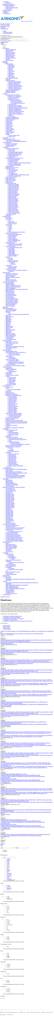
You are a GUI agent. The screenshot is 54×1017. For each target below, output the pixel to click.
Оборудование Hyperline (11, 177)
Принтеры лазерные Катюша (14, 88)
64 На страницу (6, 627)
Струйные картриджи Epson (14, 415)
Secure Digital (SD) (12, 358)
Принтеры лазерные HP (13, 84)
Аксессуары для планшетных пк (13, 140)
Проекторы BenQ (12, 456)
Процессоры (8, 265)
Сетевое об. (5, 147)
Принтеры (5, 62)
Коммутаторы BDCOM (13, 186)
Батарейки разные (10, 520)
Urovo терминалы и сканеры (12, 300)
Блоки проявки (9, 470)
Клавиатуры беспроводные (12, 273)
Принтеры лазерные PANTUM (15, 86)
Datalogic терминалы (10, 288)
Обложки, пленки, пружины (12, 375)
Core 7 (8, 923)
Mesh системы (11, 149)
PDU (9, 313)
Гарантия (23, 1012)
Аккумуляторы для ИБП (11, 309)
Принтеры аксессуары (8, 468)
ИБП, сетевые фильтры (8, 308)
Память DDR (11, 248)
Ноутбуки (5, 61)
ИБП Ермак (8, 332)
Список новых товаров (34, 1012)
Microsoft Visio (9, 481)
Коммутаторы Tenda (12, 209)
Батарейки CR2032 (10, 505)
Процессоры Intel (12, 267)
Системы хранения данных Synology (14, 539)
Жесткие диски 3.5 (12, 223)
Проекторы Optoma (12, 462)
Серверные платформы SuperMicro (16, 111)
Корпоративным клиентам (9, 5)
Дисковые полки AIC (10, 526)
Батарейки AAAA (10, 494)
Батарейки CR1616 (10, 497)
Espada (9, 227)
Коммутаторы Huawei (13, 198)
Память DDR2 (11, 249)
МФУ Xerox (11, 75)
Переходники (9, 345)
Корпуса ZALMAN (12, 241)
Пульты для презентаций (11, 280)
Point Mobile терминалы (11, 295)
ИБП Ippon (8, 323)
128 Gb (8, 964)
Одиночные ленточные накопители (14, 529)
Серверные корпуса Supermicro (15, 106)
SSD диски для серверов (13, 97)
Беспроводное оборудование (12, 148)
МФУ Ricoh (11, 74)
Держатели (10, 563)
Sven (12, 449)
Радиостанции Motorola (11, 574)
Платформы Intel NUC (11, 57)
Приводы (10, 115)
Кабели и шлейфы (7, 340)
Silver (8, 990)
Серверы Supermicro (10, 131)
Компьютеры (6, 48)
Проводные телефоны (11, 564)
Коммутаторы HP (12, 197)
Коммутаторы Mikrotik (13, 201)
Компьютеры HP (9, 50)
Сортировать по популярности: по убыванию (13, 618)
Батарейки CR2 (9, 501)
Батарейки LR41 (9, 511)
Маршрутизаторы (10, 166)
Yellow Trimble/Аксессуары (12, 586)
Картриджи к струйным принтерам (14, 413)
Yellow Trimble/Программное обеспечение (15, 588)
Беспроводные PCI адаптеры (14, 154)
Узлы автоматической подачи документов (15, 476)
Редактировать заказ (5, 26)
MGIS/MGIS (8, 583)
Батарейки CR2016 (10, 502)
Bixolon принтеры (10, 283)
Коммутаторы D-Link (13, 190)
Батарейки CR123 (10, 496)
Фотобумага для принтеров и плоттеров (15, 427)
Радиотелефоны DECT (11, 565)
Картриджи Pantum (10, 393)
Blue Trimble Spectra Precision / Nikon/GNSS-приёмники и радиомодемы (22, 582)
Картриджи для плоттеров (12, 394)
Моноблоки (5, 137)
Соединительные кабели (11, 347)
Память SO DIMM (12, 255)
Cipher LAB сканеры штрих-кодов (13, 285)
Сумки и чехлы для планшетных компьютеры (16, 141)
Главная (2, 596)
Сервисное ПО (9, 133)
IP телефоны (11, 568)
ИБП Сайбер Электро (11, 334)
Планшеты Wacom (12, 371)
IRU (8, 872)
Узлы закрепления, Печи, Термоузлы (14, 477)
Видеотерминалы (12, 557)
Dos (8, 946)
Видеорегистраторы (12, 161)
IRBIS (8, 870)
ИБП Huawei (9, 321)
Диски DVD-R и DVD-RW (14, 354)
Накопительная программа (12, 7)
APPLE (8, 860)
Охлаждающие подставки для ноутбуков (17, 439)
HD (8, 954)
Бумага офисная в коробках (14, 389)
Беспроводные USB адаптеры (15, 153)
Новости (11, 1014)
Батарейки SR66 (9, 515)
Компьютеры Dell (10, 54)
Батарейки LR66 (9, 514)
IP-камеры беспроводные (14, 159)
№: (1, 634)
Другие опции (11, 116)
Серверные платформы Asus (14, 109)
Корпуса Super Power (13, 239)
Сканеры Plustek (12, 383)
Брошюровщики (9, 367)
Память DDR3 (11, 251)
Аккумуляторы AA (10, 488)
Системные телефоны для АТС (13, 571)
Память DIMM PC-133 (13, 254)
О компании (6, 1)
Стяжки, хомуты (9, 551)
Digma (8, 866)
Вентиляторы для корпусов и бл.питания (17, 270)
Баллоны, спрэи (9, 387)
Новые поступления (48, 1012)
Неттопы (8, 59)
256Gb (8, 965)
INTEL (8, 869)
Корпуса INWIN (12, 236)
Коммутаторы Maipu (13, 199)
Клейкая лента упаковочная (12, 418)
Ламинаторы (9, 373)
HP (7, 868)
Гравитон (9, 878)
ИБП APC (8, 311)
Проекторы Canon (12, 457)
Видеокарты (8, 217)
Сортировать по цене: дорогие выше (11, 617)
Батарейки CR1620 (10, 499)
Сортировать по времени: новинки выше (12, 616)
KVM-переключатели (13, 432)
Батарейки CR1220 (10, 495)
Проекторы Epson (12, 459)
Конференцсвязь (9, 554)
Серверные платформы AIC (12, 117)
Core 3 (8, 920)
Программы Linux (10, 486)
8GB (8, 937)
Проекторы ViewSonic (13, 464)
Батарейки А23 (9, 517)
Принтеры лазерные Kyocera (14, 85)
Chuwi (8, 864)
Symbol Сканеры (9, 296)
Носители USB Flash (10, 364)
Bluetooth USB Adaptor (13, 155)
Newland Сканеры (10, 292)
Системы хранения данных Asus (13, 534)
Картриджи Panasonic (13, 406)
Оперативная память (10, 246)
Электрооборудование (11, 339)
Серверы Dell (9, 122)
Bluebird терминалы (10, 284)
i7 (7, 928)
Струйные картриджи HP (14, 416)
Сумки (9, 440)
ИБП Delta (8, 317)
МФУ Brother (11, 66)
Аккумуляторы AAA (10, 489)
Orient (9, 229)
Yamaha (12, 558)
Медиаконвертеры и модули (12, 167)
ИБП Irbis (8, 325)
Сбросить (3, 996)
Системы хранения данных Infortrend (14, 537)
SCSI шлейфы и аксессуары (12, 342)
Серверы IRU (9, 127)
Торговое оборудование (8, 282)
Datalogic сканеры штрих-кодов (13, 286)
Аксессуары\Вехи (10, 589)
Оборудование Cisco (10, 168)
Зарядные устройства (10, 523)
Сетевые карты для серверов (14, 112)
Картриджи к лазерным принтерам (13, 395)
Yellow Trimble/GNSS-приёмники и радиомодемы (17, 585)
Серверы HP (8, 124)
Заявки (4, 30)
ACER (8, 858)
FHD (8, 956)
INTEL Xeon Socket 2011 (16, 102)
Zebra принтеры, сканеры (11, 301)
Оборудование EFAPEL (11, 548)
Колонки (10, 447)
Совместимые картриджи (11, 425)
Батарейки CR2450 (10, 507)
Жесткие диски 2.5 (12, 222)
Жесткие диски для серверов (14, 96)
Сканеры (8, 376)
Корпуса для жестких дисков (12, 359)
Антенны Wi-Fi (11, 156)
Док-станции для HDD (13, 360)
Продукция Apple (7, 142)
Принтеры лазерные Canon (14, 82)
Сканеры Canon (11, 378)
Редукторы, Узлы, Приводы (12, 474)
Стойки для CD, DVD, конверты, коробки (15, 365)
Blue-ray (13, 263)
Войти (2, 38)
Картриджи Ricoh (12, 407)
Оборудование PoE (10, 178)
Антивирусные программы (12, 484)
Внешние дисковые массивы (12, 525)
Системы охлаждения (11, 268)
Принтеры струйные (10, 92)
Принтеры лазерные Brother (14, 81)
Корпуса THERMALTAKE (14, 240)
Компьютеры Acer (10, 51)
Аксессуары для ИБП (10, 310)
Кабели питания (9, 344)
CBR (8, 862)
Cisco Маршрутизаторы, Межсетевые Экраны (18, 174)
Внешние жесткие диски (11, 351)
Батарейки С (8, 521)
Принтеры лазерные (10, 80)
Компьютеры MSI (10, 56)
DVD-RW (10, 259)
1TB (8, 973)
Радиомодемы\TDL (10, 591)
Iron (8, 896)
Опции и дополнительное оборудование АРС (18, 314)
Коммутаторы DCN (12, 191)
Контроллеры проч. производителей (16, 232)
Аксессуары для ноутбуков (12, 437)
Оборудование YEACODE (12, 78)
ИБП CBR (8, 315)
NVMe (8, 989)
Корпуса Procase (12, 237)
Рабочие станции (10, 60)
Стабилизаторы (9, 338)
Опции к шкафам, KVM (13, 135)
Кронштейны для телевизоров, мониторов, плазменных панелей (20, 579)
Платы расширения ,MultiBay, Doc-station (20, 444)
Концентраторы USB (13, 434)
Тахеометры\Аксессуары (11, 593)
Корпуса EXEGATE (12, 235)
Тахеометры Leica (10, 592)
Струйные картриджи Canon (14, 414)
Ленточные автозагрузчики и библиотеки (15, 527)
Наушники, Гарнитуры (13, 451)
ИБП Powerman (9, 327)
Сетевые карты (9, 181)
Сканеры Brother (12, 377)
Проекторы (8, 452)
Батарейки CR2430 (10, 506)
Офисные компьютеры (11, 49)
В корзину (3, 638)
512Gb (8, 967)
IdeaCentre (9, 888)
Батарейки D (9, 508)
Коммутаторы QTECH (13, 206)
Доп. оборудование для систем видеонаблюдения (19, 162)
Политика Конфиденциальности (10, 1012)
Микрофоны (11, 450)
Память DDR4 (11, 252)
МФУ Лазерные (9, 63)
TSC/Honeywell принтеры (11, 298)
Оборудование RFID (10, 304)
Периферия (5, 428)
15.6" (8, 906)
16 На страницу (6, 625)
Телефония (5, 552)
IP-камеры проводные (13, 160)
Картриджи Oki (11, 404)
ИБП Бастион (9, 331)
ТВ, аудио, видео (7, 576)
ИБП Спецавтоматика (11, 335)
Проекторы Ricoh (12, 463)
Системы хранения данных (9, 524)
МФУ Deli (10, 68)
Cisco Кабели (11, 172)
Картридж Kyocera (12, 396)
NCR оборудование (10, 291)
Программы (5, 478)
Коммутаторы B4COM (13, 185)
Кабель (7, 543)
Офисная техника (7, 366)
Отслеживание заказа (5, 36)
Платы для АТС (9, 573)
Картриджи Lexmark (13, 403)
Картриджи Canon (12, 400)
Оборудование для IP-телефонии (15, 569)
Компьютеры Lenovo (10, 55)
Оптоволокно (9, 549)
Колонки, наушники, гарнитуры (13, 446)
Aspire (8, 885)
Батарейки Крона (10, 519)
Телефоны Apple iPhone (11, 144)
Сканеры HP (11, 382)
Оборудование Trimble (11, 179)
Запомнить (4, 44)
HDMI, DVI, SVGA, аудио (12, 341)
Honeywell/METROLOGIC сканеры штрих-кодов (17, 289)
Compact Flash (11, 357)
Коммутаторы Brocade (13, 187)
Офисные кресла (7, 594)
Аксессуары (11, 221)
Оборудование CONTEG (11, 546)
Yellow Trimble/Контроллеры (12, 587)
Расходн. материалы (10, 305)
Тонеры (7, 426)
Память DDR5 (11, 253)
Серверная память (12, 104)
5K (8, 953)
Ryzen (8, 930)
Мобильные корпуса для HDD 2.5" (16, 362)
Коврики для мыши (10, 276)
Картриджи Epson (12, 401)
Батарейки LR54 (9, 513)
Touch (8, 991)
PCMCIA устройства (15, 443)
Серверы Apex (9, 121)
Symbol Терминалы (10, 297)
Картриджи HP (11, 402)
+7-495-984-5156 (7, 13)
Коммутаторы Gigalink (13, 195)
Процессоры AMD (12, 266)
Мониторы (5, 307)
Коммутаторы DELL (13, 192)
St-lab (9, 230)
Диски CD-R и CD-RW (13, 353)
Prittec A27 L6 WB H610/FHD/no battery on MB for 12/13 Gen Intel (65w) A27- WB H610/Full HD (22, 633)
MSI (8, 877)
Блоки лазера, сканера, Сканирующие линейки (16, 469)
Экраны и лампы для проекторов (15, 465)
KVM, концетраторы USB (12, 430)
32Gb (8, 939)
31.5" (8, 912)
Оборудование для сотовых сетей (13, 560)
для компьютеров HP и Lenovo (15, 247)
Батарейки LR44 (9, 512)
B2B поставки (9, 8)
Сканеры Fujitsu (12, 381)
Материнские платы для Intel (14, 245)
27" (8, 911)
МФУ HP (10, 69)
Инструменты (6, 575)
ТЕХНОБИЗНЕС (11, 880)
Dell (8, 865)
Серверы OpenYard (10, 129)
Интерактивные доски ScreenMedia (14, 445)
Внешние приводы (12, 261)
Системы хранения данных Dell (13, 536)
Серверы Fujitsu (9, 123)
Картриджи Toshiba (12, 410)
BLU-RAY (10, 258)
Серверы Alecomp (10, 119)
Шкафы (7, 134)
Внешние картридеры (13, 260)
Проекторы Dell (12, 458)
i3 (7, 926)
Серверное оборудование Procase (15, 113)
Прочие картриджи (10, 419)
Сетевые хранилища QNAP (12, 532)
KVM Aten (10, 431)
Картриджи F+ (9, 391)
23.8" (8, 908)
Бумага (7, 388)
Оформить (3, 27)
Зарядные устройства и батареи (15, 438)
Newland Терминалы (10, 294)
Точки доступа (11, 150)
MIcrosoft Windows (10, 482)
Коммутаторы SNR (12, 208)
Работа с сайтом (9, 6)
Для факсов (8, 390)
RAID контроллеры (12, 98)
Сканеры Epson (11, 379)
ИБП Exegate (9, 319)
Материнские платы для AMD (15, 243)
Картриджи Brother (12, 397)
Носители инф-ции (7, 350)
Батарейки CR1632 (10, 500)
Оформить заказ (7, 38)
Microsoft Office (9, 480)
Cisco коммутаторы (12, 173)
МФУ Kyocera (11, 70)
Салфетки (8, 424)
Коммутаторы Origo (12, 203)
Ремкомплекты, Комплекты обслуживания (15, 475)
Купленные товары (7, 33)
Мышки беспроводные (11, 279)
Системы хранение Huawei (12, 533)
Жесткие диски (9, 218)
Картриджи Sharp (12, 409)
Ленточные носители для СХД (15, 531)
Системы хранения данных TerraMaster (14, 540)
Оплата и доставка (7, 10)
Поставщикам (6, 11)
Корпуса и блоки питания (11, 233)
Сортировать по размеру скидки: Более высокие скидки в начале (17, 620)
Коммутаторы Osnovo (13, 204)
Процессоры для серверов (14, 99)
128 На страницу (7, 629)
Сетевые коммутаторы (11, 183)
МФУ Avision (11, 65)
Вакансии (5, 12)
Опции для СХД (9, 530)
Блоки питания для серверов (14, 105)
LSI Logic (10, 228)
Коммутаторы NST (12, 202)
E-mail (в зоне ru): (4, 39)
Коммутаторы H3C (12, 196)
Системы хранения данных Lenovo (14, 538)
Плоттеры (8, 79)
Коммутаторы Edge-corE (13, 193)
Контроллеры (9, 224)
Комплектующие (7, 216)
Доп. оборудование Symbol (12, 302)
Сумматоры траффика (11, 214)
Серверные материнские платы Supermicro (18, 107)
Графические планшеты (11, 369)
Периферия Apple (10, 146)
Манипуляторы (6, 272)
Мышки (7, 278)
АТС (7, 570)
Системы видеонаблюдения (14, 165)
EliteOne (9, 886)
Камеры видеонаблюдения (14, 164)
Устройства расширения (13, 441)
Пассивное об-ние (7, 542)
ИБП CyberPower (10, 316)
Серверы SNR (9, 130)
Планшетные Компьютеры (9, 138)
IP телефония (9, 567)
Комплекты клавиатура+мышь (12, 277)
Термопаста (11, 271)
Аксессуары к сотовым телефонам (16, 562)
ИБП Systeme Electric (10, 329)
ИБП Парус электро (10, 333)
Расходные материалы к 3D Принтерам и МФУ (16, 421)
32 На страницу (6, 626)
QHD (8, 957)
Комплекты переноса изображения (13, 471)
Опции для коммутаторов (14, 212)
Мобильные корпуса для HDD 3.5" (16, 363)
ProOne (8, 889)
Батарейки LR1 (9, 509)
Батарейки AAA (9, 493)
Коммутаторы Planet (12, 205)
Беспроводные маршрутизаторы (15, 152)
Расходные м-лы (6, 385)
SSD (9, 220)
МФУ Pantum (11, 73)
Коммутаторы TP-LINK (13, 210)
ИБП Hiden (8, 320)
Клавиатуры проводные (11, 274)
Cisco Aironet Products (13, 169)
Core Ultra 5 (9, 924)
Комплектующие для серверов (12, 94)
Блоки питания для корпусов (14, 234)
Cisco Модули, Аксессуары (14, 175)
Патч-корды (8, 550)
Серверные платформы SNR (12, 118)
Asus (8, 861)
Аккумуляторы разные (11, 490)
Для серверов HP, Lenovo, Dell (18, 103)
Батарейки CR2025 (10, 503)
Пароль (2, 40)
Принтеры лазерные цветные (12, 90)
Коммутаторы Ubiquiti (13, 211)
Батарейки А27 (9, 518)
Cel (8, 919)
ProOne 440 (9, 899)
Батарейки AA (9, 492)
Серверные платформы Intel (14, 110)
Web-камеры (8, 435)
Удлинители (8, 348)
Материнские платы (10, 242)
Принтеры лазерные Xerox (14, 87)
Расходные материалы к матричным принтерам (16, 422)
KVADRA (9, 873)
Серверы (5, 93)
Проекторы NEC (12, 461)
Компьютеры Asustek (10, 53)
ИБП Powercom (9, 326)
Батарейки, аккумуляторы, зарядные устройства (14, 487)
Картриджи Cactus (12, 398)
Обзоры (4, 1014)
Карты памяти (9, 356)
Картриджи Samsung (13, 408)
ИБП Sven (8, 328)
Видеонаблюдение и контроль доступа (14, 158)
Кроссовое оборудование (11, 545)
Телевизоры (8, 580)
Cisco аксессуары (12, 171)
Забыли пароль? (7, 40)
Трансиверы (8, 215)
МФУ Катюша (11, 76)
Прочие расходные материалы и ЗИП (14, 420)
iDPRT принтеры (10, 290)
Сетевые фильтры (10, 336)
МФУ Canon (11, 67)
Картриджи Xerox (12, 412)
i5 (7, 927)
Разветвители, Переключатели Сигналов (15, 346)
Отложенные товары (8, 32)
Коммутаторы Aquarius (13, 184)
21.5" (8, 907)
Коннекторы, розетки (10, 544)
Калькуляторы (9, 372)
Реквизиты (8, 2)
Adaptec (10, 226)
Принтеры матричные (11, 91)
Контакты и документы (8, 4)
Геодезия (5, 581)
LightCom (9, 876)
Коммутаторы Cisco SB (13, 189)
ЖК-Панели (8, 577)
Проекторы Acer (12, 455)
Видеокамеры (11, 556)
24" (8, 910)
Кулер (8, 982)
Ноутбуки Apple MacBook (11, 143)
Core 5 (8, 922)
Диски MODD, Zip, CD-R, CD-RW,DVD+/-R (16, 352)
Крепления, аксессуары (13, 453)
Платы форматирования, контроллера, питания (16, 472)
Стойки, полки (11, 136)
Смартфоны (8, 561)
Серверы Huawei (9, 125)
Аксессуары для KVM (13, 433)
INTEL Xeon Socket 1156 (16, 100)
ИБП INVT (8, 322)
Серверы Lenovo (9, 128)
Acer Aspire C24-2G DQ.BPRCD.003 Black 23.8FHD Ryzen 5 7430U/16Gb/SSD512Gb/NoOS (21, 835)
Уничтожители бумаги (11, 384)
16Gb (8, 938)
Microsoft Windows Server (11, 483)
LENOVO (9, 874)
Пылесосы (8, 466)
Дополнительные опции (11, 303)
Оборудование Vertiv (10, 180)
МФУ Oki (10, 72)
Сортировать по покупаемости (10, 619)
